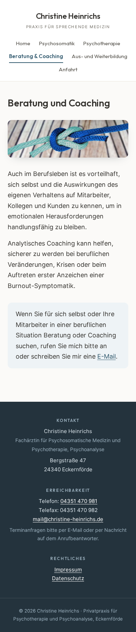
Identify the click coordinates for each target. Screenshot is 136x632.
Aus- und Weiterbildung (99, 56)
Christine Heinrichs (68, 16)
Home (23, 43)
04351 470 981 (78, 501)
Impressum (68, 569)
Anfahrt (68, 69)
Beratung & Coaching (36, 56)
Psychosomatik (57, 43)
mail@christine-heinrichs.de (68, 519)
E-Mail (106, 356)
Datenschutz (68, 578)
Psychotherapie (101, 43)
